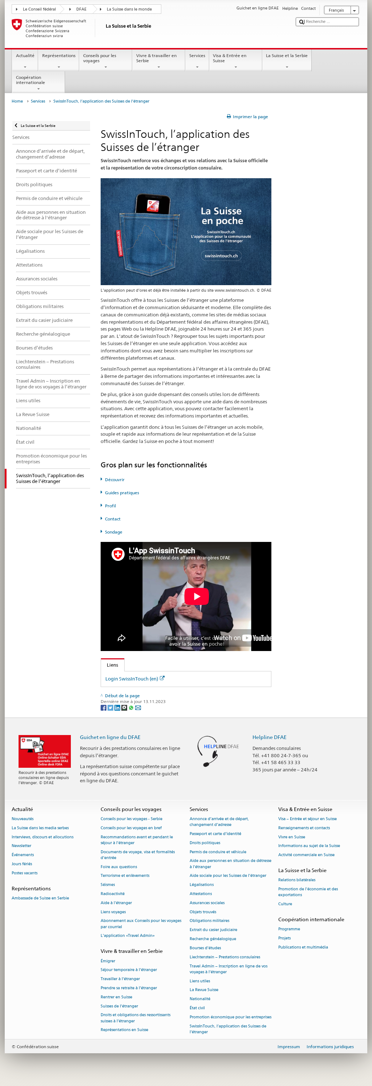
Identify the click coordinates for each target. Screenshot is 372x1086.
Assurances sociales (207, 903)
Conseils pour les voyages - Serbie (131, 819)
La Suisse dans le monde (129, 9)
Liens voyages (113, 912)
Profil (110, 505)
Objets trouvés (203, 912)
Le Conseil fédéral (39, 9)
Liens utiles (200, 981)
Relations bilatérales (296, 880)
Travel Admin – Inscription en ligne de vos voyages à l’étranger (228, 969)
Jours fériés (22, 864)
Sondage (113, 532)
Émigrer (108, 961)
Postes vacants (24, 873)
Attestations (201, 893)
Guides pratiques (122, 492)
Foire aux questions (119, 867)
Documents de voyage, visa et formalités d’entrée (138, 855)
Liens (109, 665)
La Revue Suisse (204, 990)
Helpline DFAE (269, 737)
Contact (113, 519)
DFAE (81, 9)
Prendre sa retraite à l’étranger (129, 988)
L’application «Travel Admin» (128, 936)
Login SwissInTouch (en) (131, 679)
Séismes (108, 885)
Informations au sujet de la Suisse (309, 846)
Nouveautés (22, 819)
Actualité (25, 55)
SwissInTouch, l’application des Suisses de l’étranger (228, 1029)
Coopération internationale (30, 80)
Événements (23, 855)
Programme (289, 929)
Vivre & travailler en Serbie (156, 58)
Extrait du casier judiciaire (213, 930)
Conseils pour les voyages (99, 58)
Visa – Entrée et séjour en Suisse (307, 819)
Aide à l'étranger (116, 903)
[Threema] (124, 707)
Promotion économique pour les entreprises (230, 1017)
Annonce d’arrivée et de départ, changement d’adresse (219, 822)
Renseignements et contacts (304, 828)
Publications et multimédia (303, 947)
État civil (197, 1008)
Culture (285, 904)
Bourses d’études (205, 948)
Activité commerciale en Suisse (306, 855)
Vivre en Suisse (291, 837)
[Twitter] (111, 707)
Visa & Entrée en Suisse (229, 58)
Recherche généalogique (213, 939)
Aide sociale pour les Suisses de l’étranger (228, 876)
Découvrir (115, 479)
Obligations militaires (209, 921)
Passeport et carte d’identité (215, 833)
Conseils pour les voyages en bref (131, 828)
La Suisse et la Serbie (287, 55)
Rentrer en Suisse (116, 997)
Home (17, 101)
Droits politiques (205, 843)
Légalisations (202, 885)
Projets (284, 938)
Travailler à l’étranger (120, 979)
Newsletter (21, 846)
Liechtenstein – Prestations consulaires (225, 957)
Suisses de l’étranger (119, 1006)
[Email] (138, 707)
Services (197, 55)
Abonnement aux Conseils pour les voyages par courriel (141, 924)
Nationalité (200, 999)
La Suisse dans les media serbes (40, 828)
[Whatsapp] (131, 707)
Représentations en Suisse (124, 1030)
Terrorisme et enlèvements (125, 876)
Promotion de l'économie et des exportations (308, 892)
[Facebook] (104, 707)
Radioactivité (113, 893)
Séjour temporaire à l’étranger (129, 970)
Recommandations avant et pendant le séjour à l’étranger (137, 840)
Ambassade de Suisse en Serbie (40, 898)
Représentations (59, 55)
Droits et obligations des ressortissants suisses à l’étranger (135, 1018)
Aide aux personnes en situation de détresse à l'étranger (230, 864)
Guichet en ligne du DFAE (110, 737)
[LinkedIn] (117, 707)
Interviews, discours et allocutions (42, 837)
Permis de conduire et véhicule (218, 852)
